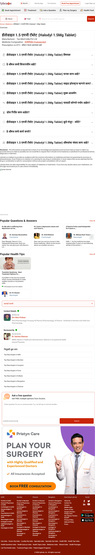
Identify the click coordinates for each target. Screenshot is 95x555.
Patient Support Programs (42, 548)
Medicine (9, 24)
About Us (67, 501)
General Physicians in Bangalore (54, 504)
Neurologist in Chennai (37, 524)
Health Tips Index (74, 541)
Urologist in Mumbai (23, 527)
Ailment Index (63, 544)
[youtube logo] (88, 505)
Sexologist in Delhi (7, 528)
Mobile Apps (68, 507)
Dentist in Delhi (6, 501)
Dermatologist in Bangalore (53, 520)
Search (91, 19)
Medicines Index (52, 544)
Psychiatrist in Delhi (7, 513)
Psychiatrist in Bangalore (53, 516)
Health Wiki (63, 541)
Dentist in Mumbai (23, 501)
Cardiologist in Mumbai (21, 508)
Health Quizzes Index (24, 544)
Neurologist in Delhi (7, 519)
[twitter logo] (88, 502)
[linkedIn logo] (84, 505)
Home (2, 24)
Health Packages (75, 544)
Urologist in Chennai (39, 527)
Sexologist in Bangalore (52, 536)
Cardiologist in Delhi (7, 507)
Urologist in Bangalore (52, 528)
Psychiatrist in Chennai (37, 516)
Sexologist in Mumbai (21, 534)
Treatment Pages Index (24, 548)
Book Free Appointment (70, 3)
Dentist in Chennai (38, 501)
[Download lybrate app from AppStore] (87, 522)
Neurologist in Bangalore (53, 524)
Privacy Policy (68, 520)
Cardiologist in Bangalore (53, 508)
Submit (76, 421)
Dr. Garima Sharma (20, 336)
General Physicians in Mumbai (23, 504)
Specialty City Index (51, 541)
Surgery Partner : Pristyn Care (70, 512)
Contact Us (67, 503)
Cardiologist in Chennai (37, 508)
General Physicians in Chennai (39, 504)
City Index (4, 541)
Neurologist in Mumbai (21, 524)
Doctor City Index (14, 541)
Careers (67, 505)
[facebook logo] (84, 502)
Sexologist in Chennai (37, 534)
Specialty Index (39, 541)
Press (66, 524)
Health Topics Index (39, 544)
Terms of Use (68, 509)
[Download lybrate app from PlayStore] (87, 517)
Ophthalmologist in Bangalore (54, 532)
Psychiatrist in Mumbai (21, 516)
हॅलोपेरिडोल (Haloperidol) (35, 42)
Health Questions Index (8, 544)
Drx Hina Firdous (19, 317)
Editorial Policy (69, 522)
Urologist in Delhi (6, 522)
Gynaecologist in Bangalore (53, 512)
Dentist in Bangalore (55, 501)
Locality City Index (27, 541)
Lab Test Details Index (8, 548)
